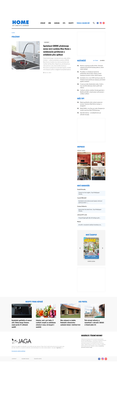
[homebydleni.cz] (21, 23)
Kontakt (14, 358)
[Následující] (102, 248)
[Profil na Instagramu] (100, 23)
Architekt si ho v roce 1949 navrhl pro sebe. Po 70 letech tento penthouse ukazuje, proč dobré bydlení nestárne (92, 79)
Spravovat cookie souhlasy (18, 351)
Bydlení (43, 23)
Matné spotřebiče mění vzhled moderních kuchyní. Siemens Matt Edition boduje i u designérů (91, 104)
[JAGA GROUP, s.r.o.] (22, 341)
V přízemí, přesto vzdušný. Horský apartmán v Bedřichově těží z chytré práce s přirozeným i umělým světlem (92, 91)
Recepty (71, 23)
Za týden (95, 60)
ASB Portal (83, 301)
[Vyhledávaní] (94, 23)
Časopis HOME (38, 358)
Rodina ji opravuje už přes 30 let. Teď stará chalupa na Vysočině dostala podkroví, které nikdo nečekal (92, 67)
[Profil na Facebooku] (97, 23)
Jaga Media (59, 347)
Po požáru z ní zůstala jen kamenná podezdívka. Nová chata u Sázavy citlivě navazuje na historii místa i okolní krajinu (91, 73)
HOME (13, 32)
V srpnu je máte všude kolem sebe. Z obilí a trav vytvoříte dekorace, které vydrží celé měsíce (91, 85)
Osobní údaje (25, 358)
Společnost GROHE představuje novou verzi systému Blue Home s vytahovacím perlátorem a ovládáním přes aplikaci (57, 50)
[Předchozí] (80, 248)
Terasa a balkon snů (83, 23)
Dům (49, 23)
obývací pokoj (81, 150)
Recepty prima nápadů (34, 301)
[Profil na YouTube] (103, 23)
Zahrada (57, 23)
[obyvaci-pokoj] (84, 159)
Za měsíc (102, 60)
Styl (64, 23)
